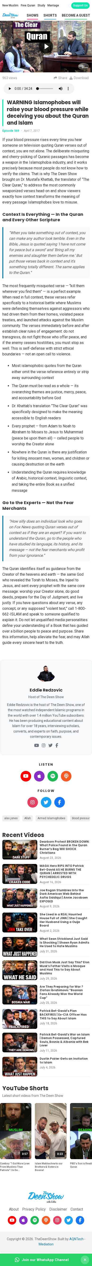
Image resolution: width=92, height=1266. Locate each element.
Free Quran (28, 5)
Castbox (66, 776)
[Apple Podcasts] (23, 1220)
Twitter (46, 802)
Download (81, 78)
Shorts (50, 15)
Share (62, 78)
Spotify (52, 776)
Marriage (53, 5)
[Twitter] (50, 745)
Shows (32, 15)
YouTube (26, 776)
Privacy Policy (34, 1209)
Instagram (32, 802)
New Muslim (10, 5)
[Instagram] (44, 745)
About (14, 1209)
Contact (77, 1209)
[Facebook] (56, 745)
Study (41, 5)
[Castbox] (46, 1220)
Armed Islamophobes (51, 818)
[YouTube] (36, 745)
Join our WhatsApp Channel (45, 1260)
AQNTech (76, 1239)
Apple (39, 776)
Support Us (80, 5)
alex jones (11, 818)
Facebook (59, 802)
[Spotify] (34, 1220)
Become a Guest (76, 15)
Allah (27, 818)
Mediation (46, 1244)
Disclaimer (58, 1209)
